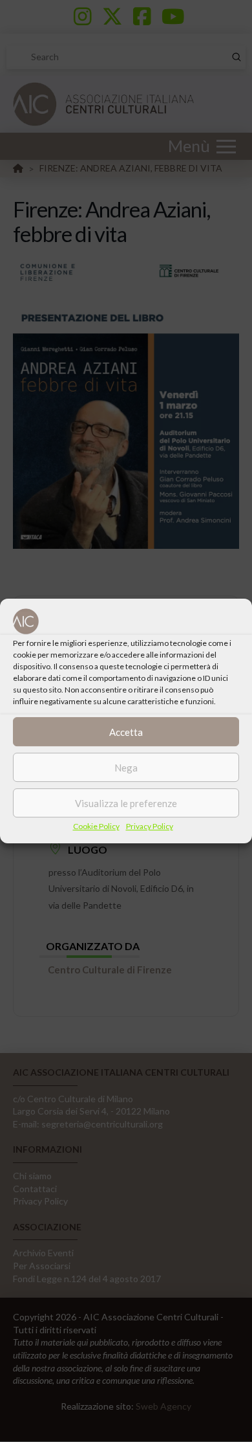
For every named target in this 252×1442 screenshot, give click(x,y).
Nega (126, 767)
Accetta (126, 732)
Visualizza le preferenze (126, 803)
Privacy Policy (149, 826)
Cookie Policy (96, 826)
